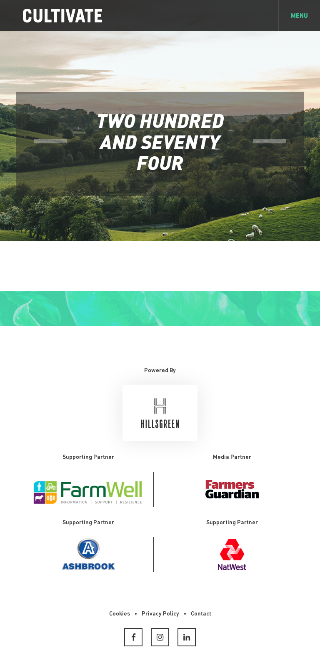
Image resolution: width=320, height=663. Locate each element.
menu (299, 16)
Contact (201, 614)
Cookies (119, 614)
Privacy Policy (160, 614)
